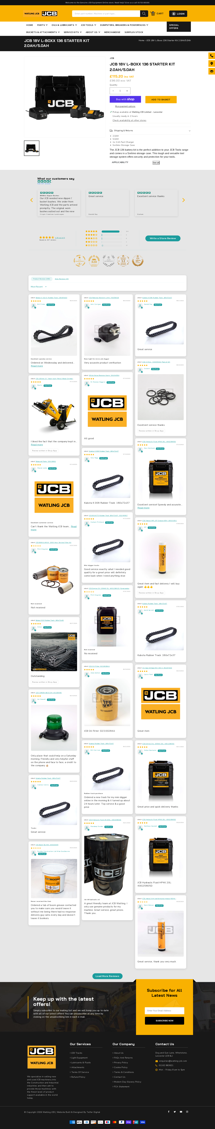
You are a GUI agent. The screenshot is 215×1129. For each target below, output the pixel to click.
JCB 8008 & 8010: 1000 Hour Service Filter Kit (53, 543)
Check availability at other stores (129, 120)
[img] (109, 181)
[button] (150, 130)
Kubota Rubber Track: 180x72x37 (154, 604)
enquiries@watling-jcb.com (173, 1061)
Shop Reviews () (62, 279)
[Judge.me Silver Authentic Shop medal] (109, 261)
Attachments (77, 1067)
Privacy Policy (120, 1062)
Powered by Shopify (115, 1128)
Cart (158, 13)
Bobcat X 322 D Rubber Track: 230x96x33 (51, 298)
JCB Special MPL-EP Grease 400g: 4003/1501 (159, 521)
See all (156, 162)
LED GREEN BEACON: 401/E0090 (49, 693)
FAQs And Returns (123, 1057)
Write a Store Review (163, 238)
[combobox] (106, 13)
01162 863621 (166, 1065)
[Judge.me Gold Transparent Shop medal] (79, 261)
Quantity (113, 85)
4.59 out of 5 (60, 238)
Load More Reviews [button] (107, 976)
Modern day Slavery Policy (127, 1081)
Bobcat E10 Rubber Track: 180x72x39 (50, 620)
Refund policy (78, 1077)
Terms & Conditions (123, 1072)
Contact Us (119, 1077)
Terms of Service (80, 1072)
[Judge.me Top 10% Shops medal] (138, 261)
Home (142, 40)
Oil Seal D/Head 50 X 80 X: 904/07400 (157, 668)
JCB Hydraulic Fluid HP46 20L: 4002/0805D (159, 442)
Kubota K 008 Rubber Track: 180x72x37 (157, 298)
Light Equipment (79, 1057)
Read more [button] (37, 366)
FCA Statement (121, 1086)
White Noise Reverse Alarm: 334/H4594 (104, 375)
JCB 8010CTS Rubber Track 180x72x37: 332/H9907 (108, 516)
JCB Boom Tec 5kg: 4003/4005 (47, 845)
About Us (118, 1053)
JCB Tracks (76, 1053)
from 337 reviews (44, 184)
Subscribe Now (164, 1020)
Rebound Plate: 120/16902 (46, 461)
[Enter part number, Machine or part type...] (144, 13)
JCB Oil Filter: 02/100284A (99, 666)
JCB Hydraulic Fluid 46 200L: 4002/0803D (105, 820)
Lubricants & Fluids (81, 1062)
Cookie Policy (120, 1067)
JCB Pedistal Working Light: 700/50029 (104, 298)
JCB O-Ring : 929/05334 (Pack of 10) (156, 362)
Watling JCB (103, 1128)
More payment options (125, 106)
